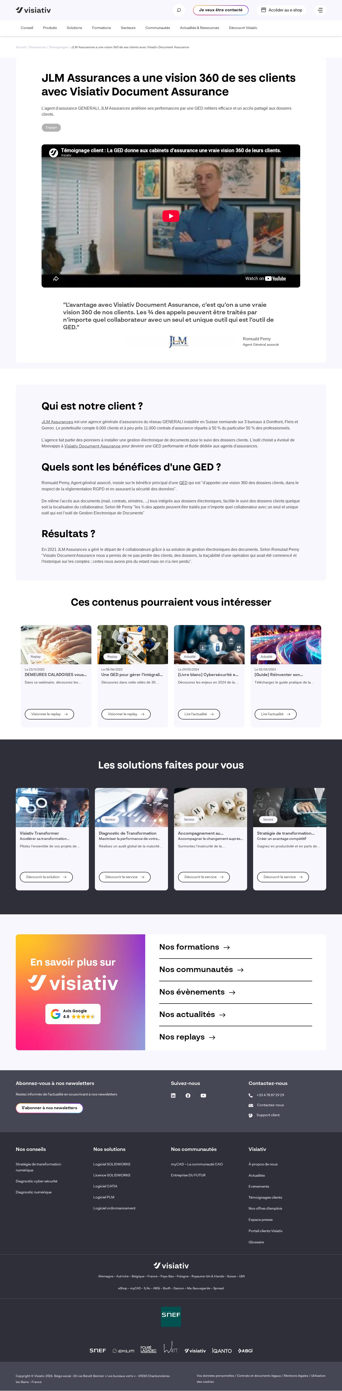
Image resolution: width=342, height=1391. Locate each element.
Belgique (138, 1276)
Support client (268, 1115)
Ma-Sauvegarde (198, 1288)
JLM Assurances (57, 422)
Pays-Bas (167, 1276)
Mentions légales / (297, 1376)
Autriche (122, 1276)
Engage (51, 127)
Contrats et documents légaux (259, 1376)
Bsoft (166, 1288)
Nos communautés (197, 970)
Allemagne (105, 1276)
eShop (122, 1288)
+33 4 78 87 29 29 (270, 1095)
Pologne (183, 1276)
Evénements (259, 1186)
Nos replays (183, 1037)
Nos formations (190, 947)
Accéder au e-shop (285, 10)
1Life (147, 1288)
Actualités (257, 1175)
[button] (73, 1014)
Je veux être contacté (221, 10)
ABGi (156, 1288)
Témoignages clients (265, 1197)
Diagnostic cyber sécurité (36, 1181)
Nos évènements (193, 992)
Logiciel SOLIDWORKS (111, 1164)
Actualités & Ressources (199, 28)
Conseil (27, 28)
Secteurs (128, 28)
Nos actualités (188, 1015)
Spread (218, 1288)
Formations (101, 28)
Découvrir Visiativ (243, 28)
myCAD (135, 1288)
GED (183, 483)
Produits (50, 28)
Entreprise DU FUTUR (188, 1175)
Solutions (74, 28)
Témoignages (58, 47)
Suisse (231, 1276)
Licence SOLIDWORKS (111, 1175)
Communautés (157, 28)
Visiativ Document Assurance (92, 446)
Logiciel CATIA (105, 1186)
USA (242, 1276)
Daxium (179, 1288)
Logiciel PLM (103, 1197)
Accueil (21, 47)
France (152, 1276)
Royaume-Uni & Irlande (208, 1276)
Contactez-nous (270, 1105)
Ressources (37, 47)
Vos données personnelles (215, 1376)
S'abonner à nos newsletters (49, 1108)
